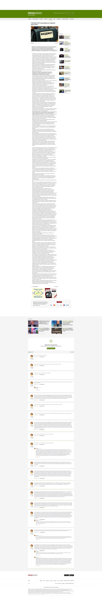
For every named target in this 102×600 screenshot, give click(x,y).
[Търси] (73, 13)
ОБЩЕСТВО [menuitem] (45, 19)
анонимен (31, 358)
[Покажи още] (51, 598)
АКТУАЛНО (51, 580)
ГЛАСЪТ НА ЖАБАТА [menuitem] (35, 19)
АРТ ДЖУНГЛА (61, 580)
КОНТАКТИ (59, 583)
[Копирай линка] (54, 43)
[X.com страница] (72, 15)
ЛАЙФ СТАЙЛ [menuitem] (72, 19)
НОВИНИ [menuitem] (29, 19)
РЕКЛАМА (63, 583)
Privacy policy (56, 587)
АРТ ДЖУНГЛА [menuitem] (59, 19)
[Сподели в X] (57, 43)
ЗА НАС (56, 583)
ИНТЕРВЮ (47, 580)
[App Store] (71, 575)
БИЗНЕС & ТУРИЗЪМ (67, 580)
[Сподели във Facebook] (56, 43)
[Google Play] (66, 575)
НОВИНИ (41, 580)
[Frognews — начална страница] (32, 575)
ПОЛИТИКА (54, 580)
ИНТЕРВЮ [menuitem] (41, 19)
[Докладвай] (37, 356)
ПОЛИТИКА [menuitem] (50, 19)
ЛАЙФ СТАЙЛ (72, 580)
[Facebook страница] (70, 15)
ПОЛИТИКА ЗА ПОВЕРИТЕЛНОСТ (69, 583)
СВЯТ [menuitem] (54, 19)
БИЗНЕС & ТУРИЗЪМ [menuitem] (65, 19)
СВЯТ (58, 580)
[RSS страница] (73, 15)
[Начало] (69, 15)
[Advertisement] (51, 5)
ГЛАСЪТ (44, 580)
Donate (59, 302)
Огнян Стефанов (35, 286)
